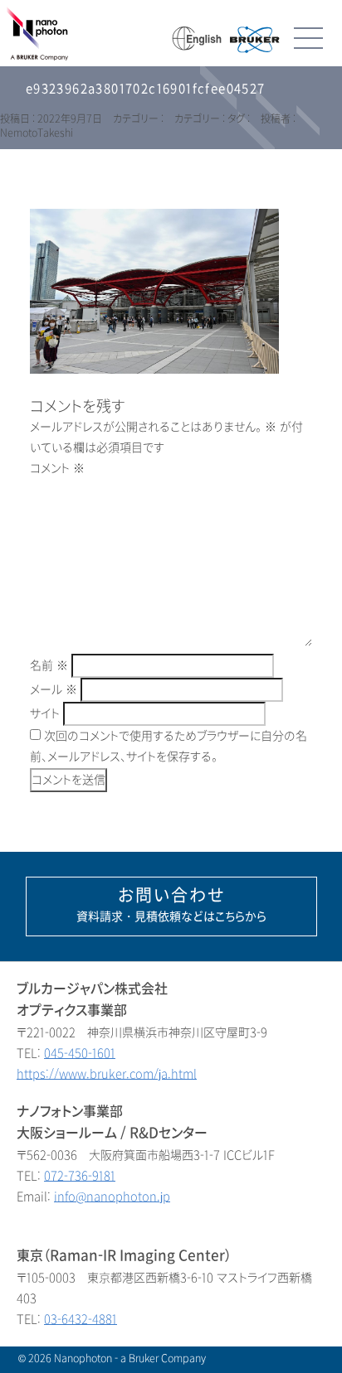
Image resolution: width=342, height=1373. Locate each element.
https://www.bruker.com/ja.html (107, 1074)
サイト (45, 714)
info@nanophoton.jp (112, 1197)
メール (53, 690)
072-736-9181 (79, 1176)
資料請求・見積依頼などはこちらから (171, 905)
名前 (49, 666)
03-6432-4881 (80, 1319)
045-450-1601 (79, 1053)
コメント (57, 468)
